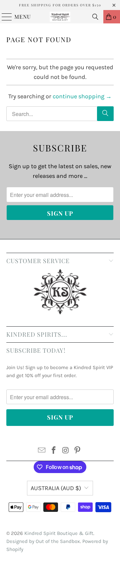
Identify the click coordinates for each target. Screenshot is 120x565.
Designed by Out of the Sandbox (43, 541)
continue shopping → (82, 96)
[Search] (95, 16)
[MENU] (4, 16)
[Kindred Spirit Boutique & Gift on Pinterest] (78, 451)
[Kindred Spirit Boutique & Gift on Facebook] (54, 451)
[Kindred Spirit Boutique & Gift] (60, 16)
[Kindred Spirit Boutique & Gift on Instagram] (66, 451)
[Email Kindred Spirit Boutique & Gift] (42, 451)
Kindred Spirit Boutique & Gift (58, 533)
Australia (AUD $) (56, 488)
